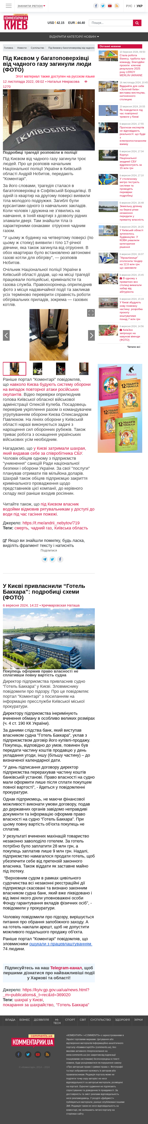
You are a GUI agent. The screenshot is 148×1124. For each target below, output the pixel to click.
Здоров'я (122, 1019)
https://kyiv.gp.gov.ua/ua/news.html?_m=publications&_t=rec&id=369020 (46, 992)
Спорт (70, 1019)
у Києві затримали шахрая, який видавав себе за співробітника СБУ (44, 451)
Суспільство (100, 1019)
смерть (21, 528)
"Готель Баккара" (72, 1004)
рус (129, 6)
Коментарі (28, 1067)
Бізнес (24, 1019)
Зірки (138, 1019)
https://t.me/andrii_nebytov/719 (51, 523)
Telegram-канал (66, 967)
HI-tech (57, 1021)
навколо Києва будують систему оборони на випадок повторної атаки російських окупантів (47, 389)
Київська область (71, 528)
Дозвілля (41, 1019)
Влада (10, 1019)
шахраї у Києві (28, 999)
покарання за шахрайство (28, 1004)
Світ (83, 1019)
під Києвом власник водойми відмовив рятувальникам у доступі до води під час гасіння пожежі (48, 509)
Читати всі (133, 346)
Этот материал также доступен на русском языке (55, 76)
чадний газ (41, 528)
